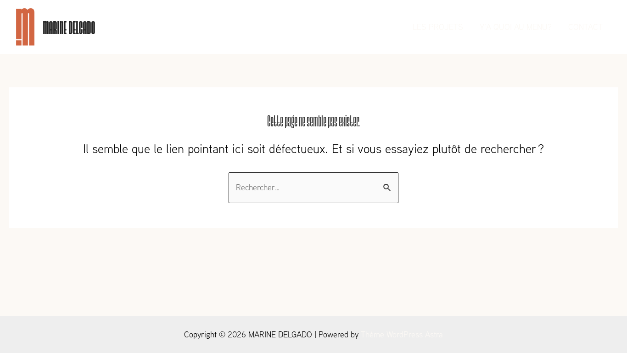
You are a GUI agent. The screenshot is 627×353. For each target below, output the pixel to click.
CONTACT (585, 27)
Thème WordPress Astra (402, 334)
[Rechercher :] (313, 187)
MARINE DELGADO (69, 26)
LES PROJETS (438, 27)
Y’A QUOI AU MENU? (516, 27)
